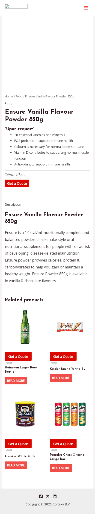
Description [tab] (13, 204)
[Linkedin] (55, 496)
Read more (16, 380)
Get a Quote (17, 183)
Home (9, 96)
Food (19, 96)
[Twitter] (48, 496)
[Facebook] (41, 496)
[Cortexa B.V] (16, 8)
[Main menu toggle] (85, 7)
